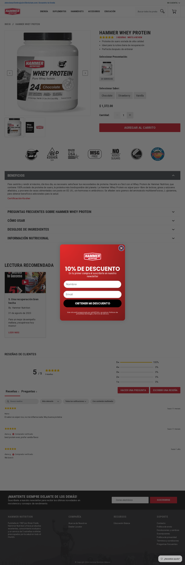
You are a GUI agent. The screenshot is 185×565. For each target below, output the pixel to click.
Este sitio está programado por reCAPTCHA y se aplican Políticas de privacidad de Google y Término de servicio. (92, 313)
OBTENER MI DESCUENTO (92, 303)
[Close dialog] (121, 248)
